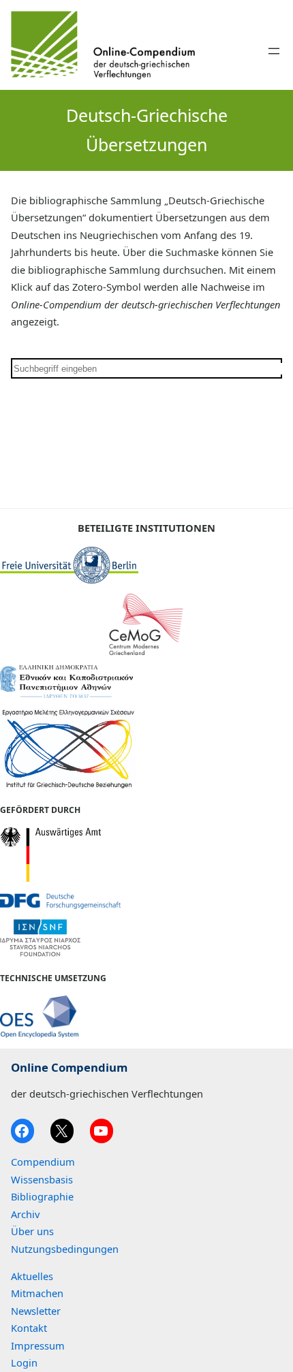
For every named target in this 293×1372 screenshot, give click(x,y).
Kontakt (29, 1328)
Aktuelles (32, 1276)
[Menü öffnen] (274, 51)
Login (24, 1362)
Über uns (32, 1231)
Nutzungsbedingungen (65, 1249)
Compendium (43, 1161)
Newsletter (36, 1311)
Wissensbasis (42, 1179)
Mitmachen (37, 1293)
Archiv (25, 1214)
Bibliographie (42, 1196)
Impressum (38, 1345)
